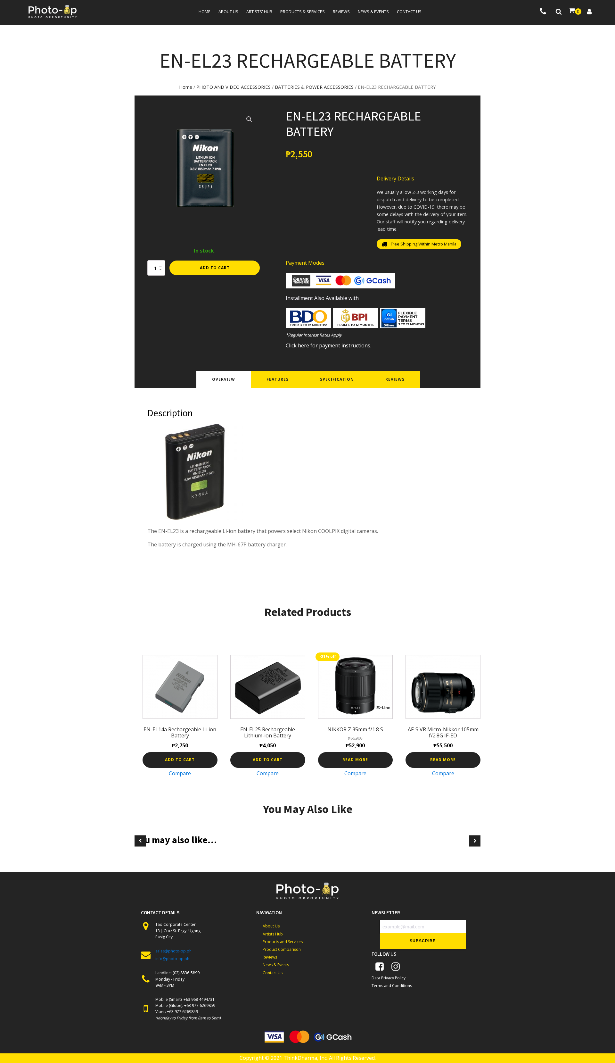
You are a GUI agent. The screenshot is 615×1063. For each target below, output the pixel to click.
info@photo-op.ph (172, 958)
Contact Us (273, 973)
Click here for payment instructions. (328, 345)
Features (277, 379)
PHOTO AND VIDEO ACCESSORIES (233, 87)
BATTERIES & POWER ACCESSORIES (314, 87)
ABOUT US (228, 11)
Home (204, 11)
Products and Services (283, 941)
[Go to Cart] (575, 11)
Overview (223, 379)
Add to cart (215, 267)
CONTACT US (409, 11)
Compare (180, 773)
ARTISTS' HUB (259, 11)
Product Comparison (282, 949)
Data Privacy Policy (389, 978)
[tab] (223, 379)
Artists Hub (273, 934)
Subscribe (423, 941)
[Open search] (559, 11)
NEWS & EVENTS (373, 11)
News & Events (276, 964)
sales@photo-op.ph (173, 951)
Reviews (341, 11)
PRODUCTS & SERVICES (302, 11)
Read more (355, 759)
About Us (271, 926)
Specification (337, 379)
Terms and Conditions (392, 985)
